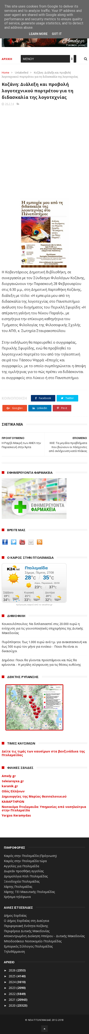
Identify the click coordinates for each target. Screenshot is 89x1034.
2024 (12, 982)
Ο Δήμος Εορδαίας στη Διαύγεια (26, 921)
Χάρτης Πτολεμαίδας (18, 886)
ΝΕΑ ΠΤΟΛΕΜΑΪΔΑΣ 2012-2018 (46, 1019)
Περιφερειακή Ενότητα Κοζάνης (26, 926)
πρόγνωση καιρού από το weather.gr (34, 605)
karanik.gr (10, 786)
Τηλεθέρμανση (14, 951)
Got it (57, 34)
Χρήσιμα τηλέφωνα (17, 897)
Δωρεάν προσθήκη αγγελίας (24, 871)
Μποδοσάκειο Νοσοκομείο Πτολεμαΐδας (33, 941)
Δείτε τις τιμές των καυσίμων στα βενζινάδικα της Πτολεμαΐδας (43, 753)
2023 (12, 988)
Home (5, 72)
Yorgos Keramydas (16, 815)
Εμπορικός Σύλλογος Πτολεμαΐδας (28, 946)
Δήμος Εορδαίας (15, 915)
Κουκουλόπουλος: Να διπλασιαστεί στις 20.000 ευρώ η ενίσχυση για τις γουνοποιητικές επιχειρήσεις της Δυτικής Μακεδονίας (42, 628)
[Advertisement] (44, 150)
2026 (12, 970)
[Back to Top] (44, 1028)
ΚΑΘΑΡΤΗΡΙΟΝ (13, 802)
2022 (12, 994)
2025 (12, 976)
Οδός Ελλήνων (13, 791)
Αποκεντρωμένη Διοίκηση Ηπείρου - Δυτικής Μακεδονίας (44, 936)
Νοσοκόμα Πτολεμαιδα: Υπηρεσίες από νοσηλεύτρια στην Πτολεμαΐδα (44, 808)
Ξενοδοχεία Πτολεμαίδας (22, 881)
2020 (12, 1005)
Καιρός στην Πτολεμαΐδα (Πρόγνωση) (30, 856)
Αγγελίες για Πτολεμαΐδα (21, 866)
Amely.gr (9, 776)
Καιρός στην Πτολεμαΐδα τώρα (25, 861)
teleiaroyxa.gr (13, 781)
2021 (12, 1000)
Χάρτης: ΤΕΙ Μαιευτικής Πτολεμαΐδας (29, 892)
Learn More (38, 34)
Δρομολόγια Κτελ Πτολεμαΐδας (26, 876)
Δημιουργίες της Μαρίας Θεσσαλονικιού (34, 796)
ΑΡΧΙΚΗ (7, 59)
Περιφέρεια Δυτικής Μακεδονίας (26, 931)
